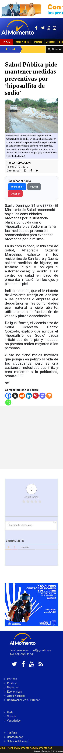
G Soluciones (57, 751)
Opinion (11, 716)
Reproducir (17, 186)
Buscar (56, 49)
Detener (15, 193)
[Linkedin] (29, 396)
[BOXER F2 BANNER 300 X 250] (31, 604)
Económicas (14, 691)
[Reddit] (22, 396)
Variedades (14, 720)
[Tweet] (35, 171)
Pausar (34, 186)
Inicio (6, 41)
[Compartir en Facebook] (29, 171)
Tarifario (12, 732)
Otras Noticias (23, 42)
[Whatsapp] (8, 402)
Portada (12, 679)
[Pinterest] (36, 396)
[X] (15, 396)
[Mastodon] (42, 396)
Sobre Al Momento (18, 741)
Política (38, 42)
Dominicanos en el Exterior (23, 700)
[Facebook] (8, 396)
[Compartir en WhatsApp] (23, 171)
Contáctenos (15, 737)
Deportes (50, 42)
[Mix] (49, 396)
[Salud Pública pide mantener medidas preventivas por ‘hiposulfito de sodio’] (31, 115)
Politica (11, 683)
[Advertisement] (31, 437)
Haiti (10, 712)
